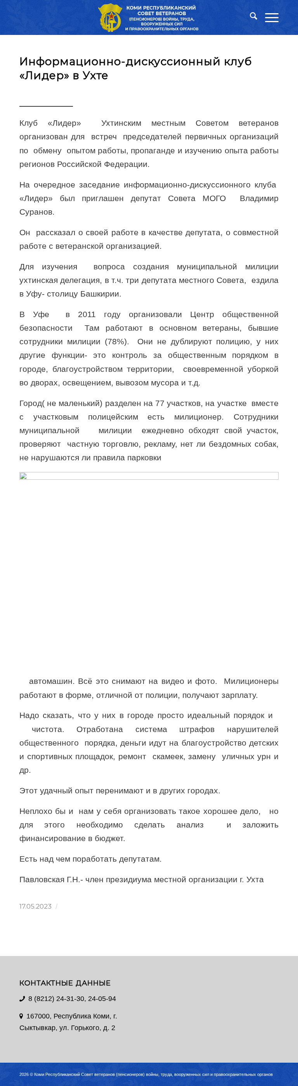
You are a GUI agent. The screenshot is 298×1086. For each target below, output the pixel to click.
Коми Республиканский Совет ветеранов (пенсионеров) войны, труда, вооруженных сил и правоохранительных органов (153, 1074)
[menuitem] (249, 17)
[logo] (149, 17)
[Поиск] (249, 17)
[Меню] (268, 17)
